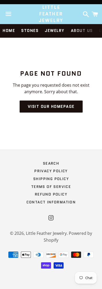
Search (51, 163)
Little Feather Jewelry (51, 14)
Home (9, 31)
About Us (82, 31)
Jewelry (55, 31)
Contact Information (51, 202)
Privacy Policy (51, 171)
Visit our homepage (51, 106)
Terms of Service (51, 186)
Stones (29, 31)
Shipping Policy (51, 178)
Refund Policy (51, 194)
